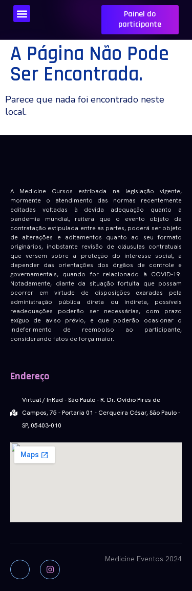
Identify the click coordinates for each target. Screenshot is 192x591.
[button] (21, 13)
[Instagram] (49, 569)
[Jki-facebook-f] (20, 569)
